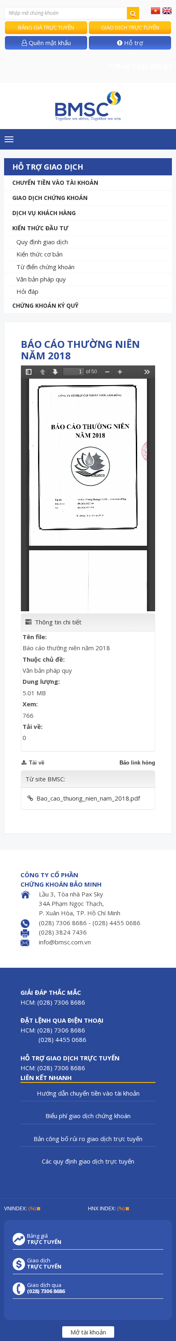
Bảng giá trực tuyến (46, 27)
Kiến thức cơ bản (39, 254)
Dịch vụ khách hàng (44, 213)
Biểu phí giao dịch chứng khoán (88, 1116)
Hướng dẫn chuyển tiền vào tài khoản (88, 1093)
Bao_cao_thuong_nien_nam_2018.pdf (88, 798)
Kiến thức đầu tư (40, 228)
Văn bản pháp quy (41, 279)
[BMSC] (88, 106)
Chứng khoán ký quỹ (45, 305)
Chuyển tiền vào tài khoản (55, 182)
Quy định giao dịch (42, 242)
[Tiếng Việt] (155, 10)
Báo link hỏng (137, 763)
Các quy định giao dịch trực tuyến (88, 1161)
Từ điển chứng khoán (45, 267)
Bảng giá (44, 1239)
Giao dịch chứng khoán (50, 198)
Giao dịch (44, 1263)
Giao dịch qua (46, 1288)
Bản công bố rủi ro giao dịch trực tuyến (88, 1139)
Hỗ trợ (132, 43)
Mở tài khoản (88, 1332)
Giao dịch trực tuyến (130, 27)
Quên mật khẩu (49, 43)
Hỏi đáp (27, 291)
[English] (167, 10)
